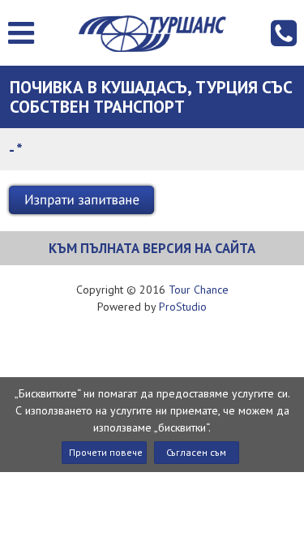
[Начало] (152, 33)
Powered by (152, 306)
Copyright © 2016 (152, 289)
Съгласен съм (196, 452)
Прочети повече (106, 452)
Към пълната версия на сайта (152, 248)
